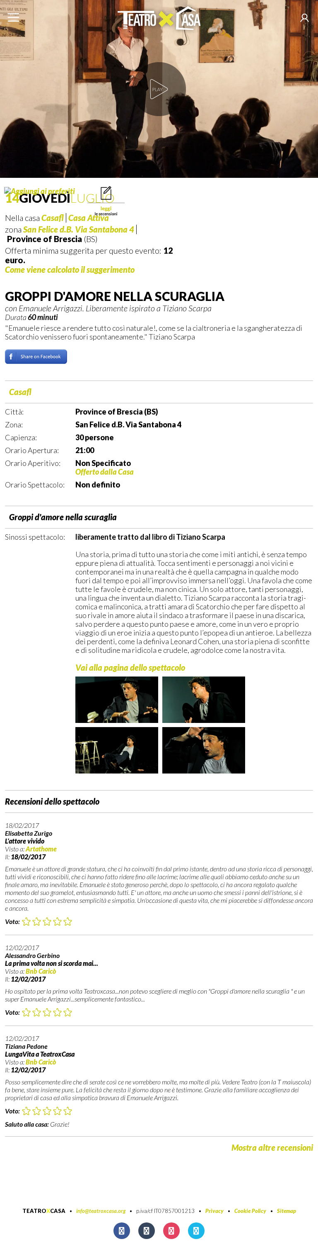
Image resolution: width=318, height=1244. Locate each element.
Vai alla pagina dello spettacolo (130, 667)
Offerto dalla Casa (104, 471)
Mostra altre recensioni (272, 1147)
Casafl (20, 392)
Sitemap (286, 1211)
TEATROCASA (43, 1211)
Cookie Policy (250, 1211)
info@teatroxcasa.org (100, 1211)
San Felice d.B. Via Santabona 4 (78, 229)
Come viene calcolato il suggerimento (70, 269)
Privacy (214, 1211)
